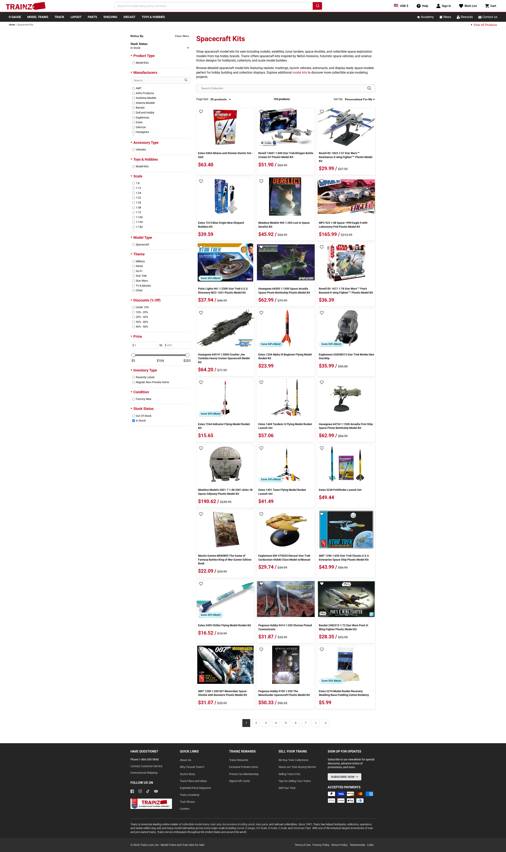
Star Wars (142, 280)
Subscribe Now (343, 776)
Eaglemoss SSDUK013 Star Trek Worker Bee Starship (346, 356)
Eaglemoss (142, 117)
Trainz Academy (189, 794)
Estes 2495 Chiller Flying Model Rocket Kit (224, 625)
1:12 (138, 188)
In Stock (141, 420)
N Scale (272, 828)
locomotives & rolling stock (239, 824)
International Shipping (144, 772)
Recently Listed (145, 377)
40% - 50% (142, 326)
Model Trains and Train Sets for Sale (182, 844)
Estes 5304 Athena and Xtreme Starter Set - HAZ (225, 155)
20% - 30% (142, 316)
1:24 (138, 192)
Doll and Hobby (145, 112)
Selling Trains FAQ (289, 774)
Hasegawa (142, 132)
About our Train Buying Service (297, 767)
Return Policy (339, 844)
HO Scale (261, 828)
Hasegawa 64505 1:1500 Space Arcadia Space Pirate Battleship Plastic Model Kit (284, 290)
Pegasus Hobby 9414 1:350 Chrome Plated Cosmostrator (285, 627)
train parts (262, 824)
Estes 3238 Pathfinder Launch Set (340, 489)
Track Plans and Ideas (193, 781)
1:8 (138, 183)
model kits (300, 72)
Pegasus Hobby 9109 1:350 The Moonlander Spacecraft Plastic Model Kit (284, 693)
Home (12, 24)
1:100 (139, 217)
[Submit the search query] (186, 80)
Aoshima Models (146, 98)
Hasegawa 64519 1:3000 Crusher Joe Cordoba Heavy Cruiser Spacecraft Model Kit (224, 358)
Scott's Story (187, 774)
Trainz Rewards (238, 760)
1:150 (139, 226)
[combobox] (218, 6)
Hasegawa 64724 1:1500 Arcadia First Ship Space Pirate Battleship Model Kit (346, 426)
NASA (139, 266)
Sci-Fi (139, 271)
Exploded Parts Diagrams (195, 787)
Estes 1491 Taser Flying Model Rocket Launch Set (282, 491)
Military (140, 261)
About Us (185, 760)
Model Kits (142, 62)
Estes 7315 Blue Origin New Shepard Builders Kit (221, 224)
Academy (427, 17)
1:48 (138, 207)
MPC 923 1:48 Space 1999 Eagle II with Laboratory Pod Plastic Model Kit (343, 224)
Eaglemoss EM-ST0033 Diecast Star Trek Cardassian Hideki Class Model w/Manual (284, 557)
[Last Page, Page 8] (325, 723)
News (447, 17)
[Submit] (317, 6)
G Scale (282, 828)
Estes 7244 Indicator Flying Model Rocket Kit (224, 426)
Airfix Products (145, 93)
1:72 (138, 212)
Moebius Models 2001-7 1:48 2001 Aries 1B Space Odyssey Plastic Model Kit (225, 491)
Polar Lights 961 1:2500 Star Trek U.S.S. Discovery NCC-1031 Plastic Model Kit (223, 290)
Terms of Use (303, 844)
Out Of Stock (143, 415)
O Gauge (250, 828)
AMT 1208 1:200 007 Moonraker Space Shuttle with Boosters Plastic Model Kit (222, 693)
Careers (184, 808)
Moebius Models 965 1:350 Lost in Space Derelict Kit (284, 224)
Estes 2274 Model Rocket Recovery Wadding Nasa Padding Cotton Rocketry (344, 693)
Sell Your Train (287, 787)
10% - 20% (142, 312)
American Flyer (302, 828)
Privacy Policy (320, 844)
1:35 (138, 202)
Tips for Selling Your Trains (294, 781)
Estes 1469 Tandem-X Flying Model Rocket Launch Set (285, 426)
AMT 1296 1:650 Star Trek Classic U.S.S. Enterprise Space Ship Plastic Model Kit (344, 557)
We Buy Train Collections (293, 760)
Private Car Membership (244, 774)
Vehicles (141, 149)
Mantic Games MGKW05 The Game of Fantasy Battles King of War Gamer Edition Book (224, 559)
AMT (139, 88)
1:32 (138, 197)
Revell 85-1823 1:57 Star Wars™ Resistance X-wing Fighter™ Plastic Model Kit (345, 157)
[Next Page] (315, 723)
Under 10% (142, 307)
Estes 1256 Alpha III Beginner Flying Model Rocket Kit (285, 356)
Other (139, 290)
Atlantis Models (145, 102)
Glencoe (141, 127)
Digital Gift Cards (239, 781)
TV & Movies (143, 285)
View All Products (485, 25)
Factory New (143, 399)
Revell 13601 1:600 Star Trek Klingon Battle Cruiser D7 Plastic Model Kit (285, 155)
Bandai (140, 107)
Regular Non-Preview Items (152, 382)
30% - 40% (142, 321)
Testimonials (357, 844)
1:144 (139, 222)
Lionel (240, 828)
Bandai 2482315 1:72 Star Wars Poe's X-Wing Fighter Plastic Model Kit (344, 627)
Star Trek (141, 275)
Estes (139, 122)
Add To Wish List (201, 112)
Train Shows (187, 801)
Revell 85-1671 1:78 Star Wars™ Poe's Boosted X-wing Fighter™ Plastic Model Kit (346, 290)
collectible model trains (195, 824)
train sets (216, 824)
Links (370, 844)
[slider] (133, 355)
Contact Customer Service (146, 766)
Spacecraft (142, 244)
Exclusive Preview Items (243, 767)
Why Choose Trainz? (192, 767)
